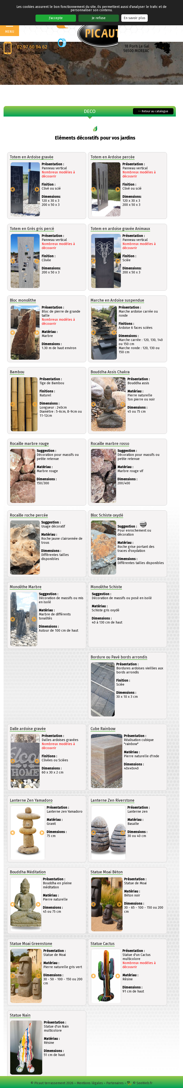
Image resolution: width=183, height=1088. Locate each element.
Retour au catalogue (153, 111)
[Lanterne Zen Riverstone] (108, 832)
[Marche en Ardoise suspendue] (104, 332)
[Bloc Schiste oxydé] (103, 547)
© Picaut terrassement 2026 (51, 1083)
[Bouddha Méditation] (25, 904)
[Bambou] (24, 404)
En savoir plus (134, 18)
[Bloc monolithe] (25, 332)
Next (37, 189)
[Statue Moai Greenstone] (26, 976)
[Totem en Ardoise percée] (106, 189)
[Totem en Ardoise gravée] (25, 189)
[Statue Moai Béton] (107, 904)
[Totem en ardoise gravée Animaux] (106, 261)
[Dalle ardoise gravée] (25, 761)
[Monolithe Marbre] (23, 619)
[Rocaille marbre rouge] (23, 476)
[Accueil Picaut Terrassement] (101, 34)
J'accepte (56, 18)
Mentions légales (90, 1083)
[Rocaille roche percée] (25, 547)
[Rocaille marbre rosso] (103, 476)
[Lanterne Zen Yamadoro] (27, 832)
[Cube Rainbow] (106, 761)
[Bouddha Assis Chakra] (108, 404)
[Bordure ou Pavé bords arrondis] (103, 689)
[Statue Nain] (26, 1047)
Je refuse (99, 18)
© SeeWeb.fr (142, 1083)
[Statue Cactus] (106, 976)
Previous (12, 189)
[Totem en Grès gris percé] (25, 261)
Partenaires (115, 1083)
